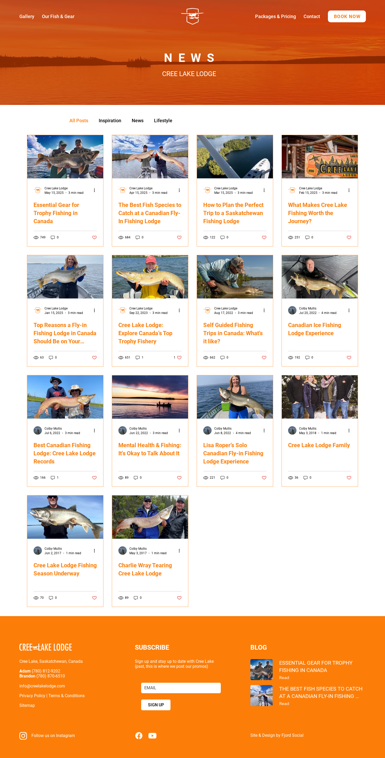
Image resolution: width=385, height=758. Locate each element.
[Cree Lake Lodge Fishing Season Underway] (65, 517)
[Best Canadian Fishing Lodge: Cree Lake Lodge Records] (65, 397)
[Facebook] (139, 735)
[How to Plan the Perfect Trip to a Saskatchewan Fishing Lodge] (235, 156)
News (138, 120)
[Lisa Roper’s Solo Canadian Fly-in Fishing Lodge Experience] (235, 397)
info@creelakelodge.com (42, 686)
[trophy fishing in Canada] (65, 156)
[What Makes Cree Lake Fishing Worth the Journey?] (320, 156)
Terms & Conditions (66, 695)
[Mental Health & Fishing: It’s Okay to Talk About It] (150, 397)
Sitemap (27, 705)
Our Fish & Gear (58, 16)
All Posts (78, 120)
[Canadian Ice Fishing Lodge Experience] (320, 276)
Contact (312, 16)
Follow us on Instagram (53, 735)
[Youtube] (152, 735)
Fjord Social (293, 735)
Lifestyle (163, 120)
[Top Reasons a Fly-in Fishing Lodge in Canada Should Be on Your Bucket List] (65, 276)
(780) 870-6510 (50, 676)
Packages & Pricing (275, 16)
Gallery (26, 16)
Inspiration (110, 120)
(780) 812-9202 (46, 671)
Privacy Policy (32, 695)
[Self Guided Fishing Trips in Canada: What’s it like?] (235, 276)
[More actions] (96, 190)
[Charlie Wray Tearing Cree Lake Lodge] (150, 517)
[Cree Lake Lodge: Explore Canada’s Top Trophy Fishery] (150, 276)
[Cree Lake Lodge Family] (320, 397)
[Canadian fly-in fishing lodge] (150, 156)
